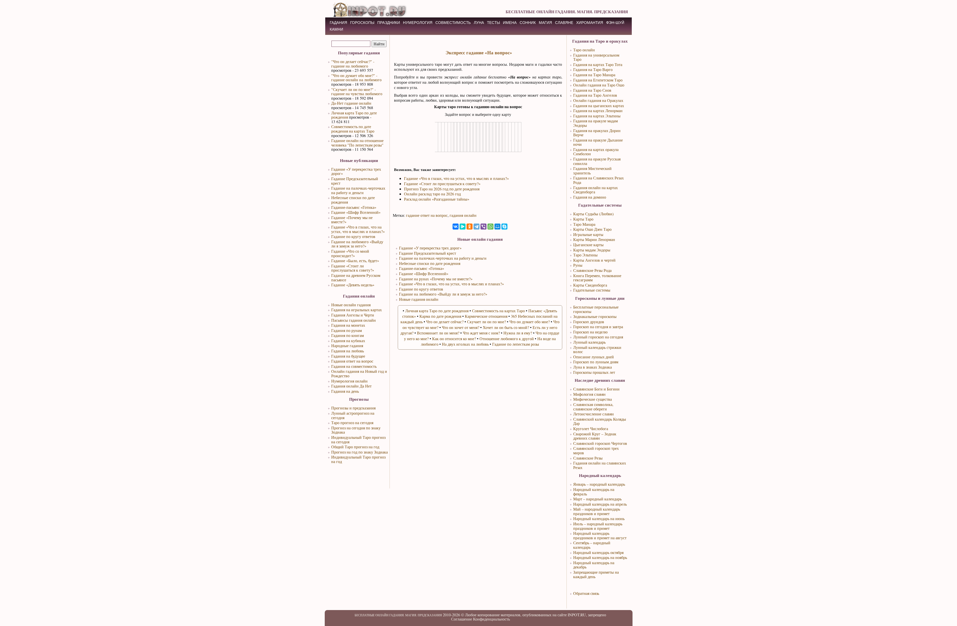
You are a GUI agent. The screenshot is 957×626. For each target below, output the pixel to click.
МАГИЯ (545, 22)
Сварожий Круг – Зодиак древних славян (594, 436)
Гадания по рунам (346, 330)
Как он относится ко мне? (454, 338)
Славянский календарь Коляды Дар (599, 421)
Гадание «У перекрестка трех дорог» (356, 171)
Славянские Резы (588, 458)
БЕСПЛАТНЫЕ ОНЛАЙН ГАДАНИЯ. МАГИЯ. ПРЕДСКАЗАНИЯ (567, 11)
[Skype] (504, 227)
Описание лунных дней (593, 356)
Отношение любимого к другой (506, 338)
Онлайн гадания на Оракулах (598, 100)
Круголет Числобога (590, 428)
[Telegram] (476, 227)
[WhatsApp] (490, 227)
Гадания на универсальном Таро (596, 57)
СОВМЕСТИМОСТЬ (453, 22)
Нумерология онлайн (349, 381)
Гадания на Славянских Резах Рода (598, 180)
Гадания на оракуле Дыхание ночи (598, 142)
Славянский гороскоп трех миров (596, 450)
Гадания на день (345, 391)
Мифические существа (592, 399)
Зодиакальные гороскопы (595, 316)
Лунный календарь (589, 342)
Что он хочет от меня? (460, 327)
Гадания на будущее (348, 356)
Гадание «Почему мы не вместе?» (352, 220)
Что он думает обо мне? (529, 321)
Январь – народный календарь (599, 484)
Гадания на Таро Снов (592, 90)
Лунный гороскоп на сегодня (598, 336)
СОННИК (528, 22)
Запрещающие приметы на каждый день (596, 574)
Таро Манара (584, 224)
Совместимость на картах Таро (498, 310)
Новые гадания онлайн (418, 299)
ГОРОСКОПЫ (362, 22)
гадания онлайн (463, 215)
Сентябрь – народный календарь (591, 545)
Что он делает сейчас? (445, 321)
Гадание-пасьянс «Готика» (353, 207)
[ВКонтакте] (456, 227)
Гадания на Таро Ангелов (595, 95)
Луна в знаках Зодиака (592, 367)
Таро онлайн (584, 49)
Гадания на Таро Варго (593, 69)
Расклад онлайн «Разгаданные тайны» (436, 199)
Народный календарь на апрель (600, 504)
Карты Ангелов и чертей (594, 260)
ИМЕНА (510, 22)
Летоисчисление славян (593, 413)
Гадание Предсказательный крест (354, 181)
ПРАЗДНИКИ (388, 22)
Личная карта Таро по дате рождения (354, 115)
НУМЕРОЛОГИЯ (417, 22)
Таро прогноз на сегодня (352, 422)
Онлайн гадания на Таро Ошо (598, 84)
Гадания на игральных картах (356, 309)
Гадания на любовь (347, 350)
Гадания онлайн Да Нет (351, 386)
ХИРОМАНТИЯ (589, 22)
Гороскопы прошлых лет (594, 372)
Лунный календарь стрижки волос (597, 349)
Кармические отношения (486, 316)
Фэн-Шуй (615, 22)
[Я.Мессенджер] (463, 227)
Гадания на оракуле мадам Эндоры (595, 123)
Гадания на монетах (348, 325)
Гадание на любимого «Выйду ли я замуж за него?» (357, 244)
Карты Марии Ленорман (594, 239)
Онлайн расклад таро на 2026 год (432, 193)
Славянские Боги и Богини (596, 388)
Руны (577, 265)
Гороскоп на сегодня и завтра (598, 326)
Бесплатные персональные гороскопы (596, 309)
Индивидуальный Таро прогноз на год (358, 459)
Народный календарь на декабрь (593, 565)
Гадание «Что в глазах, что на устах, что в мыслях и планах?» (358, 229)
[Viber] (483, 227)
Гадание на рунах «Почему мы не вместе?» (436, 278)
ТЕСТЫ (493, 22)
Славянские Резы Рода (592, 270)
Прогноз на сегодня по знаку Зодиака (356, 430)
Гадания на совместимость (354, 366)
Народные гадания (347, 345)
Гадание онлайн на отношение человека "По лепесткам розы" (357, 143)
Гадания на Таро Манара (594, 74)
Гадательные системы (591, 290)
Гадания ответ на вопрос (352, 361)
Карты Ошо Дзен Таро (592, 229)
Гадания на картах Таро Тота (597, 64)
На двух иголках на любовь (465, 344)
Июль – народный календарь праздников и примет (597, 526)
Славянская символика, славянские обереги (593, 406)
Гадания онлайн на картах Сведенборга (595, 190)
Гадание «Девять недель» (352, 284)
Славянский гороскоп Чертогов (600, 443)
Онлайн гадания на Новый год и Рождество (359, 373)
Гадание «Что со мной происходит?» (350, 253)
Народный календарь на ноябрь (600, 557)
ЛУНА (479, 22)
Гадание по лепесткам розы (515, 344)
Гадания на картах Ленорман (598, 110)
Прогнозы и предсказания (353, 407)
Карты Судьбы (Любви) (593, 213)
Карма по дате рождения (440, 316)
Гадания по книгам (347, 335)
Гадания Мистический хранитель (592, 170)
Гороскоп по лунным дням (595, 361)
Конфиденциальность (491, 619)
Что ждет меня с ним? (481, 332)
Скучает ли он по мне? (486, 321)
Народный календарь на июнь (599, 518)
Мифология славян (589, 394)
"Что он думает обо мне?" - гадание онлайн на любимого (356, 77)
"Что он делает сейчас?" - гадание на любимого (352, 64)
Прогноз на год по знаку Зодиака (359, 452)
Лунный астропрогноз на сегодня (352, 415)
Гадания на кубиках (348, 340)
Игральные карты (588, 234)
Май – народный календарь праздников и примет (596, 511)
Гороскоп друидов (588, 321)
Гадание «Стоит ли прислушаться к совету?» (352, 268)
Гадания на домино (589, 197)
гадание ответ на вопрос (427, 215)
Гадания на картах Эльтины (597, 115)
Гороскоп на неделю (590, 331)
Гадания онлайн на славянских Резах (599, 465)
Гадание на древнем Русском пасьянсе (355, 277)
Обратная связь (586, 593)
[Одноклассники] (470, 227)
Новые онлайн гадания (351, 304)
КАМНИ (336, 29)
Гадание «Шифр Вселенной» (356, 212)
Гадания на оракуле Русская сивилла (597, 161)
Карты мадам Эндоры (591, 249)
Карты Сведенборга (590, 285)
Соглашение (461, 619)
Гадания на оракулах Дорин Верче (597, 133)
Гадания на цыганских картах (598, 105)
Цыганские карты (588, 244)
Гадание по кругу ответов (353, 236)
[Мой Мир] (497, 227)
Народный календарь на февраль (593, 491)
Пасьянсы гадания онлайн (353, 320)
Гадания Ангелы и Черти (352, 314)
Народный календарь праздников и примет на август (600, 535)
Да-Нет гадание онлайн (351, 103)
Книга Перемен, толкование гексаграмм (597, 278)
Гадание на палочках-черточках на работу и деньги (358, 190)
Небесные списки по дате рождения (353, 200)
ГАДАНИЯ (338, 22)
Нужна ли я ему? (517, 332)
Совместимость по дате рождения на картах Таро (352, 129)
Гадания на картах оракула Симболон (596, 151)
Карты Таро (583, 219)
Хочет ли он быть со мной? (506, 327)
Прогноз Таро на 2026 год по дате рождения (441, 188)
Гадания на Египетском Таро (598, 79)
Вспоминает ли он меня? (438, 332)
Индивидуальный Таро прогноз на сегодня (358, 439)
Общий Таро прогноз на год (355, 446)
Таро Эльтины (585, 254)
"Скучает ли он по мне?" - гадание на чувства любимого (356, 91)
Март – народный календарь (597, 498)
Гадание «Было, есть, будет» (355, 260)
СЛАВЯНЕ (564, 22)
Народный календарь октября (598, 552)
